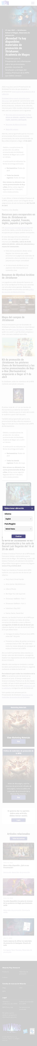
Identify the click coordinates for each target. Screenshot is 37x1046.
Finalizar (19, 536)
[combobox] (17, 519)
